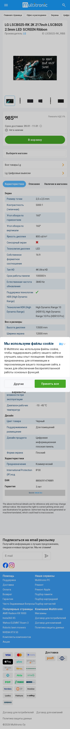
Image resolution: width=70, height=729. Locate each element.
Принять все (50, 383)
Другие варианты (19, 385)
